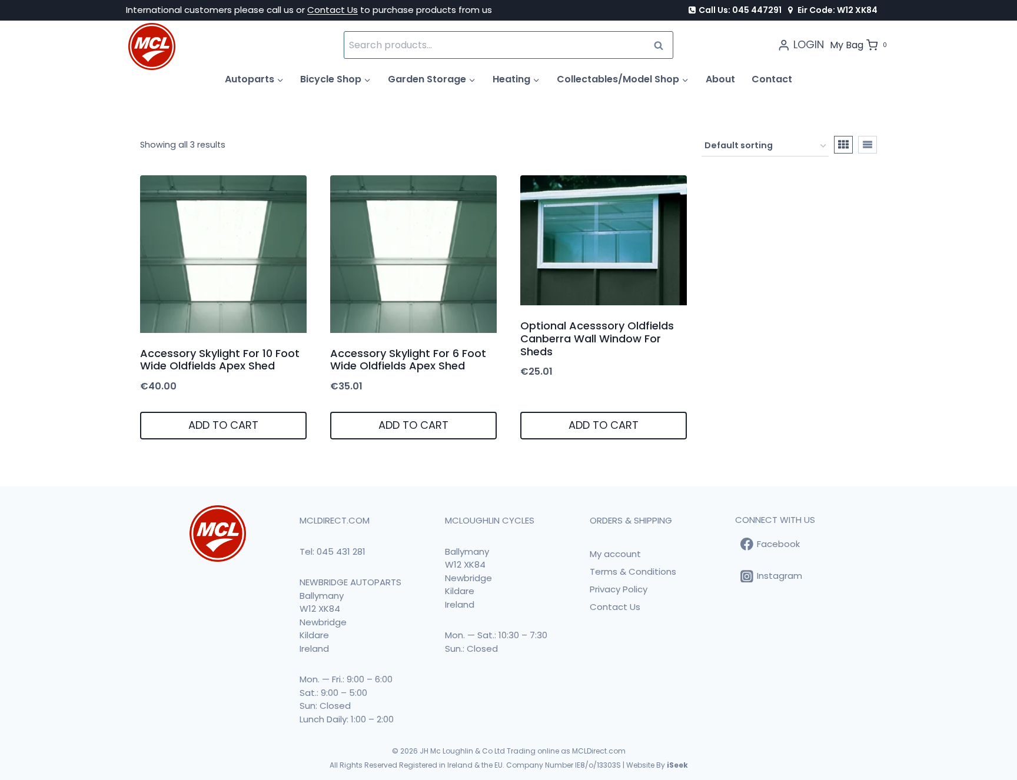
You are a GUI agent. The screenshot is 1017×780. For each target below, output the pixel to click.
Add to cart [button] (223, 425)
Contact (772, 79)
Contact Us (332, 10)
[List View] (867, 145)
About (720, 79)
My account (615, 554)
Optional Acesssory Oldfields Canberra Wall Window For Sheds (597, 338)
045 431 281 (341, 551)
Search (662, 45)
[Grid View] (843, 145)
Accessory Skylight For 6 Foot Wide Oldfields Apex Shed (408, 360)
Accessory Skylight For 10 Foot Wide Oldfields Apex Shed (220, 360)
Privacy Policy (618, 589)
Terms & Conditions (633, 571)
